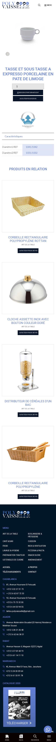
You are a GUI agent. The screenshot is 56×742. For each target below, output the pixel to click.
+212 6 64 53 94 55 (14, 607)
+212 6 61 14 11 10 (14, 655)
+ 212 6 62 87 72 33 (15, 593)
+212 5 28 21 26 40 (15, 630)
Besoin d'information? (29, 92)
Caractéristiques (14, 136)
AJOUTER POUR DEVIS (28, 99)
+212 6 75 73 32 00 (14, 602)
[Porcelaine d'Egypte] (28, 128)
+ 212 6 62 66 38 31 (15, 634)
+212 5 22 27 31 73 (15, 589)
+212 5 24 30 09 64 (14, 671)
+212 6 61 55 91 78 (14, 675)
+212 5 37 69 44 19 (14, 651)
